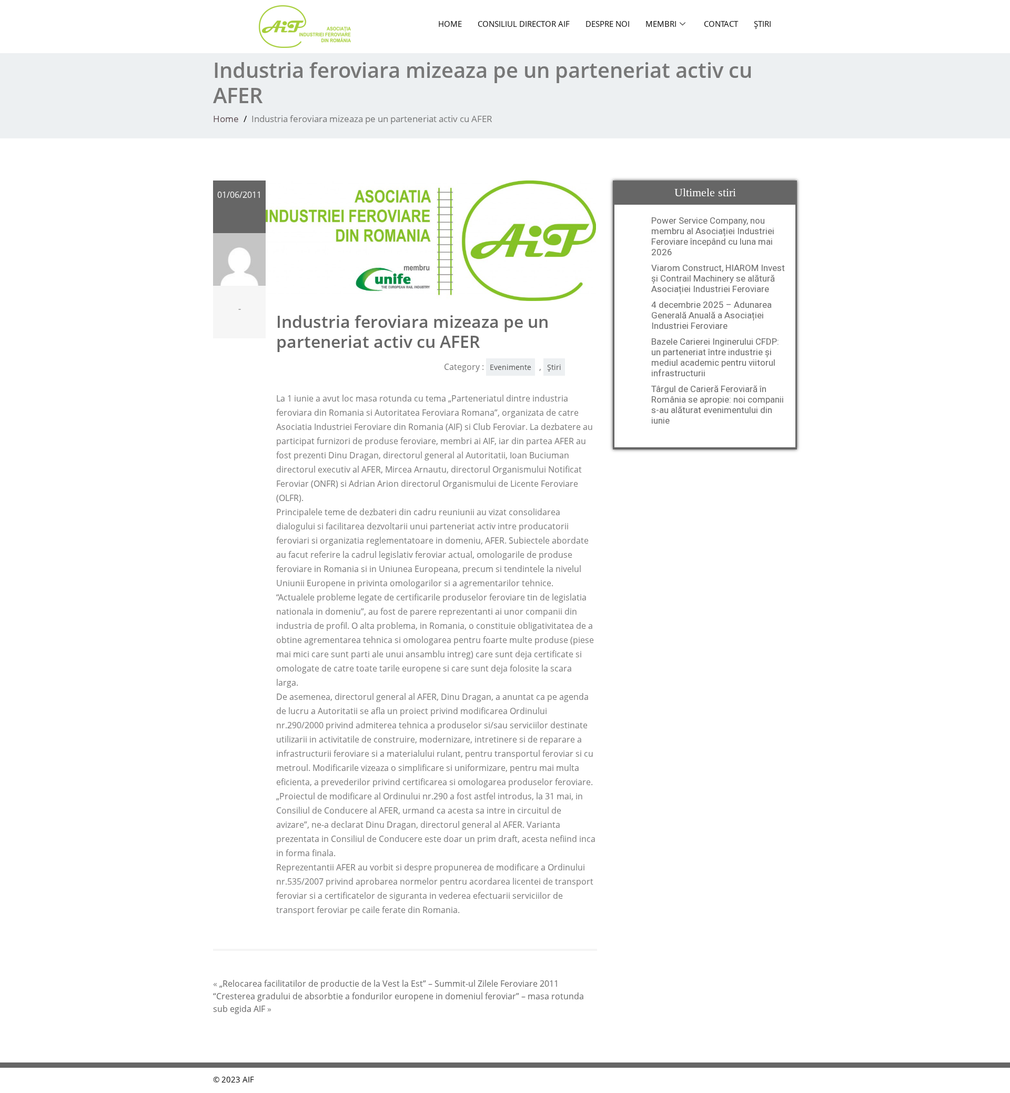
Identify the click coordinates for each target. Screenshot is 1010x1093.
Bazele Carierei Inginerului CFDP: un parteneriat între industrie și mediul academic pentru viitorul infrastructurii (715, 357)
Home (450, 23)
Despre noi (607, 23)
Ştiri (762, 23)
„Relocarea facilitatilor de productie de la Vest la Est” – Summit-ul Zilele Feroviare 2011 (389, 983)
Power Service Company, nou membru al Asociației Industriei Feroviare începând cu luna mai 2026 (712, 236)
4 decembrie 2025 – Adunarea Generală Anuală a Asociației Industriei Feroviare (711, 315)
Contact (721, 23)
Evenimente (510, 367)
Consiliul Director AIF (524, 23)
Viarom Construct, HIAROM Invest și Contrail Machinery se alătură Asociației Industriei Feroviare (718, 278)
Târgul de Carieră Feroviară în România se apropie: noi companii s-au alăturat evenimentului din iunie (717, 405)
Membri (660, 23)
